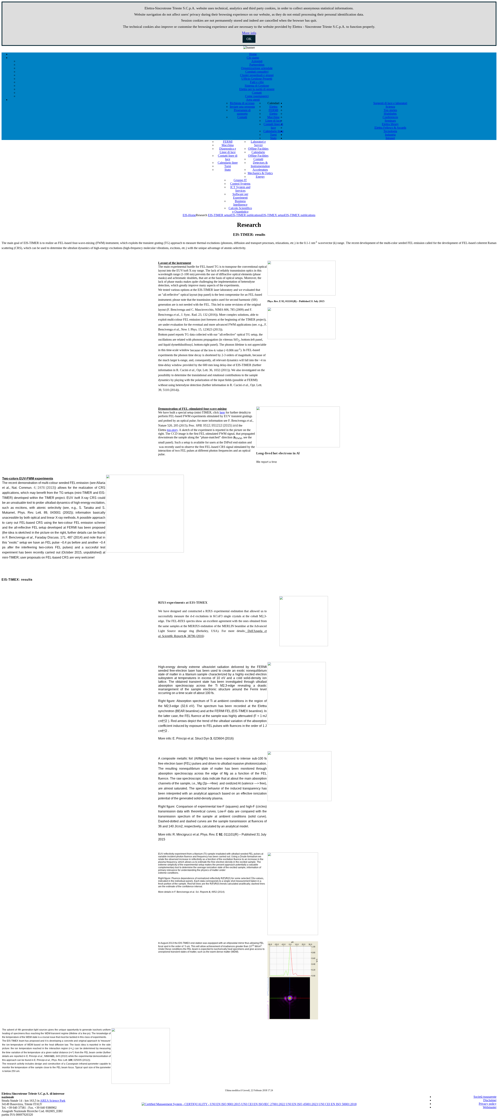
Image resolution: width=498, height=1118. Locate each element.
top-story (172, 430)
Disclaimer (489, 1100)
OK (249, 39)
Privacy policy (487, 1103)
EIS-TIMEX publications (299, 215)
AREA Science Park (52, 1100)
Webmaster (489, 1107)
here (222, 412)
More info (249, 33)
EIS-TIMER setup (219, 215)
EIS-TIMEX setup (272, 215)
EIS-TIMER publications (246, 215)
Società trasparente (484, 1096)
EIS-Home (189, 215)
